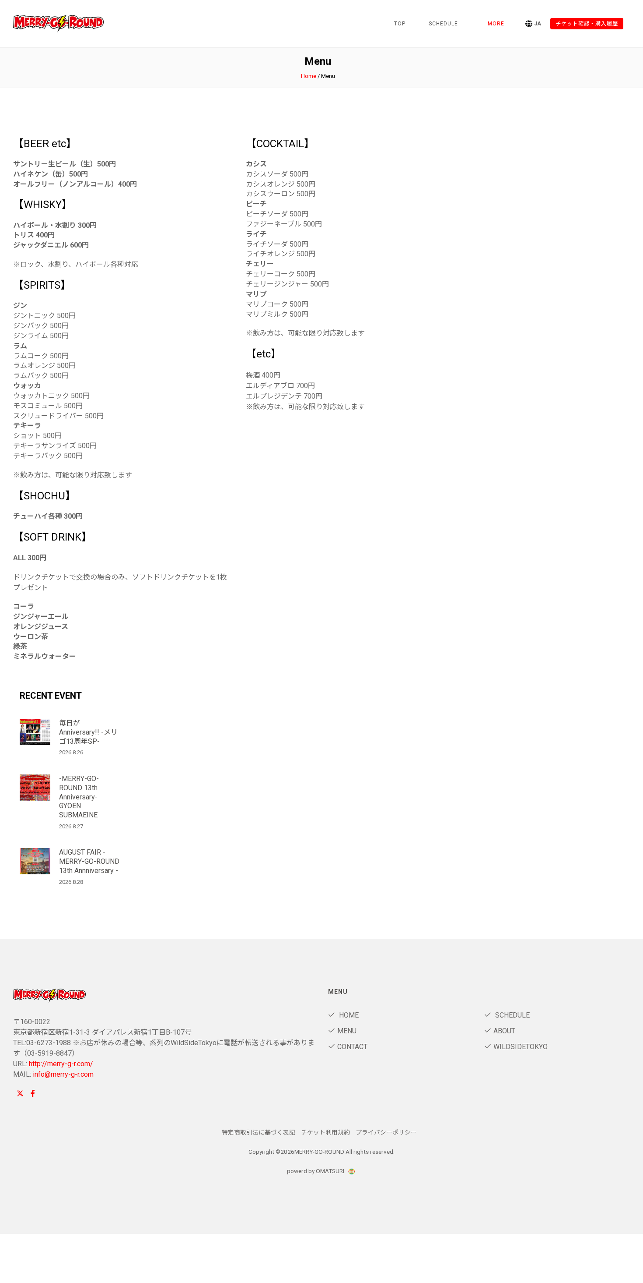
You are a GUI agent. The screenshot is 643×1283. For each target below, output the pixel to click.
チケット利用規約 (325, 1132)
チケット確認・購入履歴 (587, 24)
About (504, 1031)
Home (308, 76)
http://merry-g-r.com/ (61, 1064)
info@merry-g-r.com (63, 1074)
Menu (346, 1031)
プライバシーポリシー (386, 1132)
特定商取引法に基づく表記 (258, 1132)
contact (352, 1047)
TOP (399, 24)
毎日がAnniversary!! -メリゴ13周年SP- (88, 732)
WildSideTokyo (520, 1047)
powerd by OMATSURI (316, 1170)
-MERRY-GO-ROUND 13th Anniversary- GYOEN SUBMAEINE (79, 796)
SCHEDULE (443, 24)
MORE (496, 24)
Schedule (511, 1015)
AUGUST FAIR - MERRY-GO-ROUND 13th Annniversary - (89, 861)
